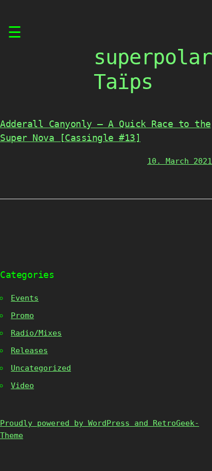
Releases (29, 350)
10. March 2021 (179, 161)
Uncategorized (41, 368)
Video (22, 385)
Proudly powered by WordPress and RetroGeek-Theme (99, 429)
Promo (22, 315)
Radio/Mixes (36, 333)
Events (25, 298)
